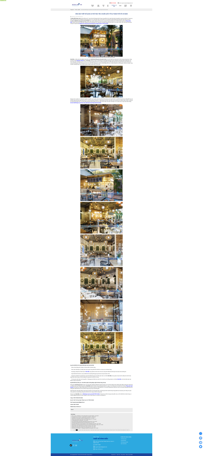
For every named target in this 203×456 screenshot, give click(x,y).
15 (110, 430)
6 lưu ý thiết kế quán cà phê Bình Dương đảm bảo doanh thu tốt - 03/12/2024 (84, 421)
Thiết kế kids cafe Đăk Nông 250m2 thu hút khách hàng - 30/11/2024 (83, 422)
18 (118, 430)
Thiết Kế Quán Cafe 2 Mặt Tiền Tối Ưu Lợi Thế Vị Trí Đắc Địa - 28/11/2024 (84, 425)
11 (99, 430)
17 (115, 430)
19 (120, 430)
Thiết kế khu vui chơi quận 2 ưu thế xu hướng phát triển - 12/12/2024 (83, 418)
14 (107, 430)
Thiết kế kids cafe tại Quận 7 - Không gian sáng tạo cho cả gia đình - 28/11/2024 (85, 428)
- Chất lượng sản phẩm (124, 442)
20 (123, 430)
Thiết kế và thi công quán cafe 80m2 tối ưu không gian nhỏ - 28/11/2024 (84, 426)
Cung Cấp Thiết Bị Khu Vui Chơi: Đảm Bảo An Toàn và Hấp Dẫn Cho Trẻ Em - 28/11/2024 (86, 423)
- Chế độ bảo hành (123, 438)
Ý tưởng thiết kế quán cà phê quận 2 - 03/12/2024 (80, 420)
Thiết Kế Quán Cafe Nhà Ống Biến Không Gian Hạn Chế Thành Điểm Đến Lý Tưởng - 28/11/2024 (87, 424)
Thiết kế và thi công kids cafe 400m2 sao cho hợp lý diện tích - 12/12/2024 (84, 419)
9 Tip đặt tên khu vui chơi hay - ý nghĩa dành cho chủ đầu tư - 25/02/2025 (84, 416)
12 (102, 430)
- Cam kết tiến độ (123, 440)
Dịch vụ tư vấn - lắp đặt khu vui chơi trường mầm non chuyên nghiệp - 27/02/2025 (85, 415)
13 (104, 430)
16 (112, 430)
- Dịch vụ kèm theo (124, 443)
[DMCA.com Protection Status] (3, 0)
